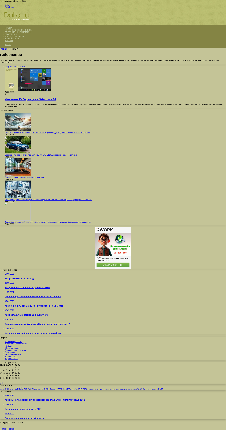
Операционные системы (17, 32)
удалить (141, 389)
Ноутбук (9, 41)
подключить (103, 389)
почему (110, 389)
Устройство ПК (12, 39)
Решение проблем (14, 36)
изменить (48, 389)
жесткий (40, 389)
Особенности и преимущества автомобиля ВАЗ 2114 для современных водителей (41, 155)
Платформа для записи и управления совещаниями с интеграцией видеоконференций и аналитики (48, 200)
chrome (2, 389)
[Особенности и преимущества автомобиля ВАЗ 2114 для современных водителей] (18, 153)
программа (117, 389)
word (31, 388)
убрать (135, 389)
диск (36, 389)
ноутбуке (75, 389)
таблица (129, 389)
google (12, 389)
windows (21, 388)
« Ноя (2, 383)
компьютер (64, 388)
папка (96, 389)
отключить (82, 389)
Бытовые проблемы (13, 342)
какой (54, 389)
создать (124, 389)
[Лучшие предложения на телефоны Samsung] (18, 175)
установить (154, 389)
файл (160, 389)
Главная (3, 49)
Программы (11, 34)
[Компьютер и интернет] (19, 24)
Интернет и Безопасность (18, 30)
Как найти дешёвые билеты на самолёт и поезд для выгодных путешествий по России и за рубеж (47, 133)
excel (7, 389)
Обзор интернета (12, 348)
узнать (148, 389)
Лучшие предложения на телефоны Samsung (24, 177)
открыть (91, 389)
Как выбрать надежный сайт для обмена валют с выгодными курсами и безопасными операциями (48, 222)
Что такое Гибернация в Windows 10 (30, 99)
